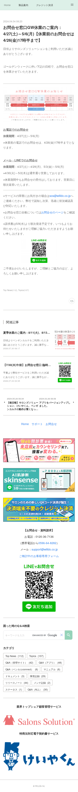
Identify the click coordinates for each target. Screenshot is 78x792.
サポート (37, 424)
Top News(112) (10, 290)
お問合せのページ (52, 212)
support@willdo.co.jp (45, 549)
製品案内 (23, 5)
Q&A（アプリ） (50, 662)
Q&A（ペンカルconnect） (21, 669)
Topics (36, 656)
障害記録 (38, 676)
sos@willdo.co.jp (60, 196)
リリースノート (16, 682)
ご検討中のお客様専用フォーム (39, 556)
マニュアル (52, 669)
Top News (14, 656)
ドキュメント (14, 676)
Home (7, 5)
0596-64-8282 (47, 543)
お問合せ (51, 424)
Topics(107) (23, 290)
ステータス (13, 689)
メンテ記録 (42, 682)
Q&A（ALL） (38, 689)
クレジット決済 (44, 5)
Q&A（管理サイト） (19, 662)
